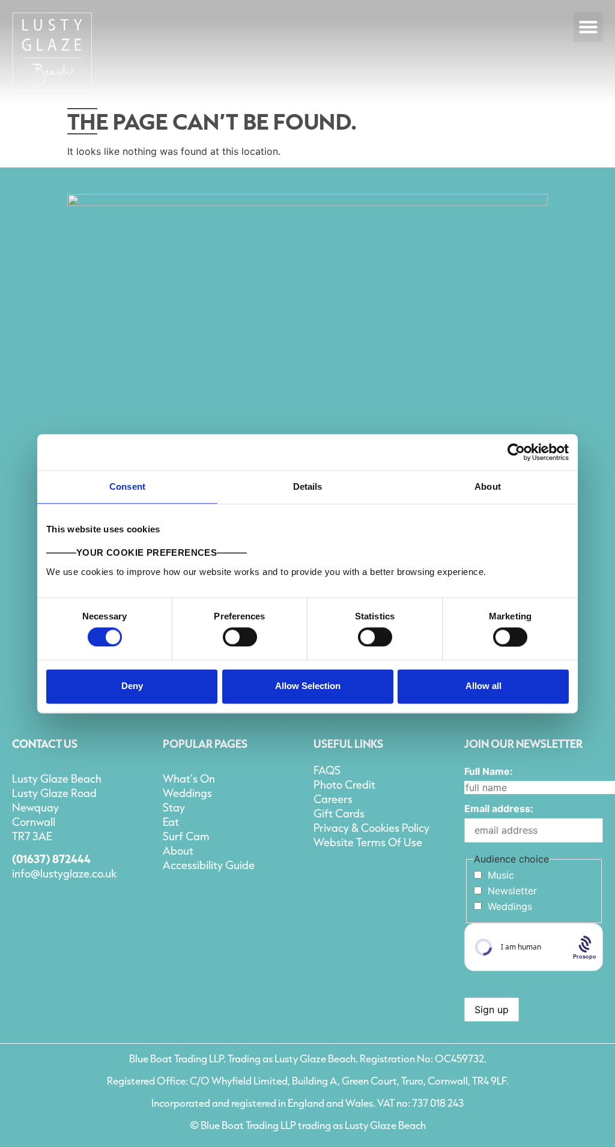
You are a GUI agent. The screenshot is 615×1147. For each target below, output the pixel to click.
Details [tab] (308, 486)
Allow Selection (308, 686)
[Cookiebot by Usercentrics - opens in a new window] (516, 452)
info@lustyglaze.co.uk (64, 873)
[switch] (240, 636)
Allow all (483, 686)
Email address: (498, 808)
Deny (132, 686)
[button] (589, 27)
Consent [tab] (127, 486)
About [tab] (487, 486)
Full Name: (488, 771)
